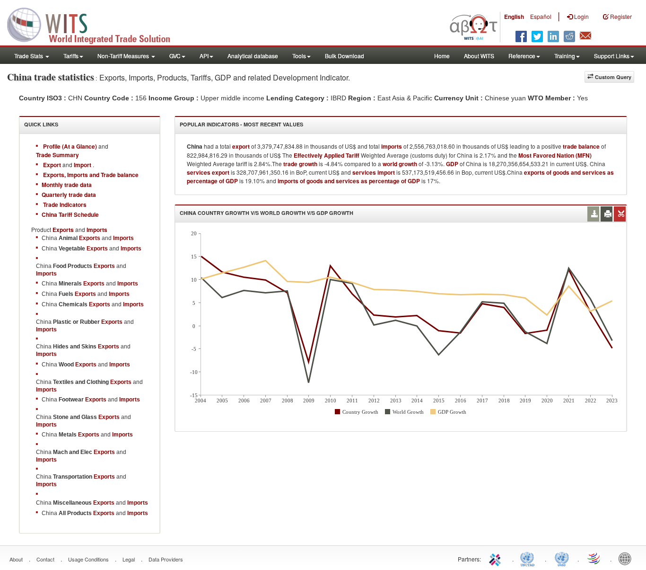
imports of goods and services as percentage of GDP (349, 181)
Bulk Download (344, 56)
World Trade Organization (594, 558)
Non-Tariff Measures (123, 56)
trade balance (581, 146)
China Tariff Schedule (70, 214)
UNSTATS (561, 558)
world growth (400, 164)
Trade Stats (29, 56)
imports (391, 146)
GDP (452, 164)
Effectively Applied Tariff (326, 155)
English (514, 16)
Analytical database (252, 56)
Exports (89, 238)
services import (373, 172)
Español (540, 16)
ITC (496, 558)
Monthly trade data (67, 184)
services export (208, 172)
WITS (94, 23)
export (241, 146)
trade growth (300, 164)
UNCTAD (529, 558)
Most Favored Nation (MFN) (555, 155)
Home (442, 56)
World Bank (627, 558)
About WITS (479, 56)
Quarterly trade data (69, 194)
